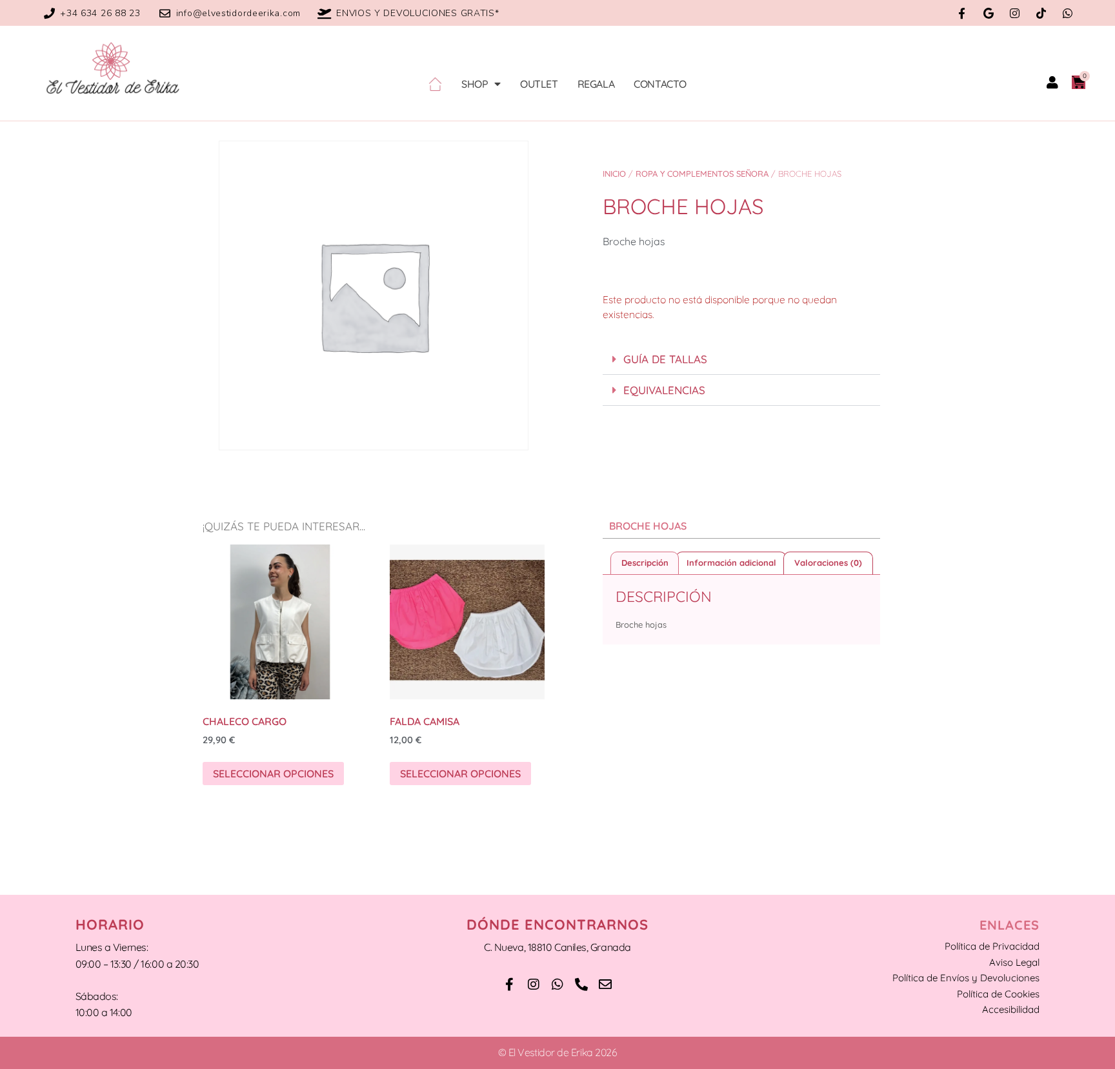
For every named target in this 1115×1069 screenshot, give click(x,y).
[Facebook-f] (961, 13)
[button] (741, 359)
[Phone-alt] (581, 984)
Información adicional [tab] (731, 562)
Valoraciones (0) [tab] (828, 562)
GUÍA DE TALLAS (665, 359)
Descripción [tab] (644, 562)
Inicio (614, 173)
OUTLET (539, 83)
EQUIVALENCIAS (664, 390)
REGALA (596, 83)
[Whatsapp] (1067, 13)
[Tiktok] (1041, 13)
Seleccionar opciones (273, 773)
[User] (1052, 82)
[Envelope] (605, 984)
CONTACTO (660, 83)
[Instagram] (1014, 13)
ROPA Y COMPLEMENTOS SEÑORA (702, 173)
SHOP (474, 83)
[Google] (988, 13)
